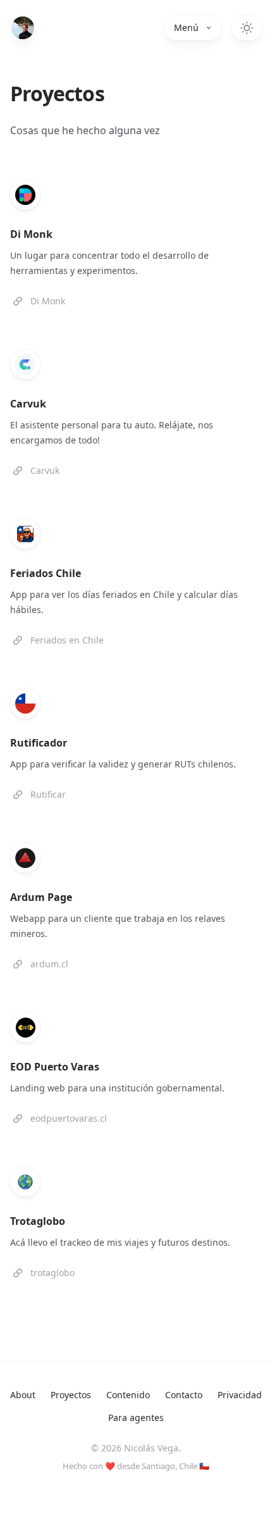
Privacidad (240, 1395)
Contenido (128, 1395)
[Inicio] (22, 27)
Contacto (183, 1395)
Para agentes (136, 1418)
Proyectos (71, 1395)
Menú (186, 28)
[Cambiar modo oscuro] (247, 27)
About (22, 1395)
